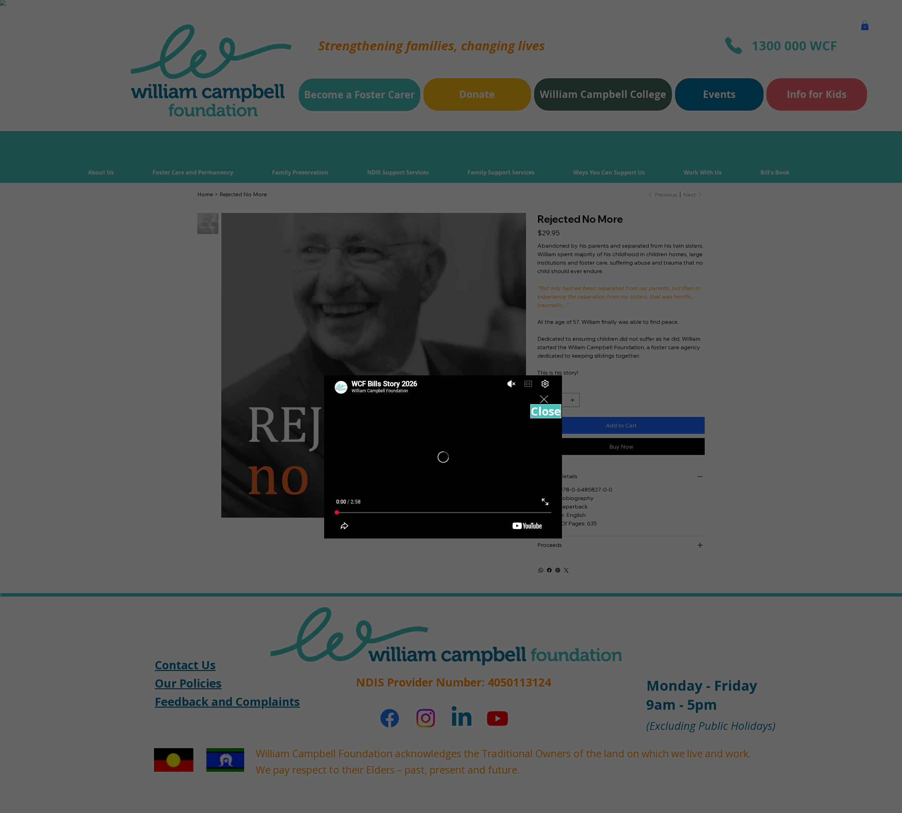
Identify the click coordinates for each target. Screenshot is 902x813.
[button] (544, 399)
